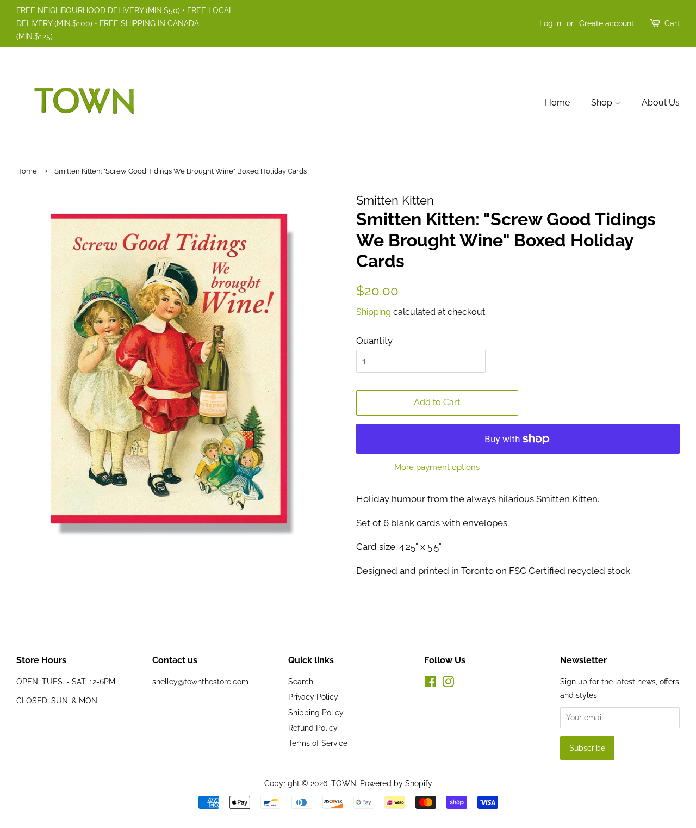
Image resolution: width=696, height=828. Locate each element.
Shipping (373, 312)
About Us (661, 102)
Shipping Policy (316, 712)
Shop (602, 102)
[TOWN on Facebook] (430, 683)
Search (300, 681)
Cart (672, 23)
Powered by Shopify (396, 783)
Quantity (374, 340)
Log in (550, 23)
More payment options (437, 467)
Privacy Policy (313, 696)
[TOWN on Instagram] (448, 683)
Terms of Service (317, 742)
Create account (606, 23)
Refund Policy (313, 727)
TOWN (343, 783)
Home (557, 102)
